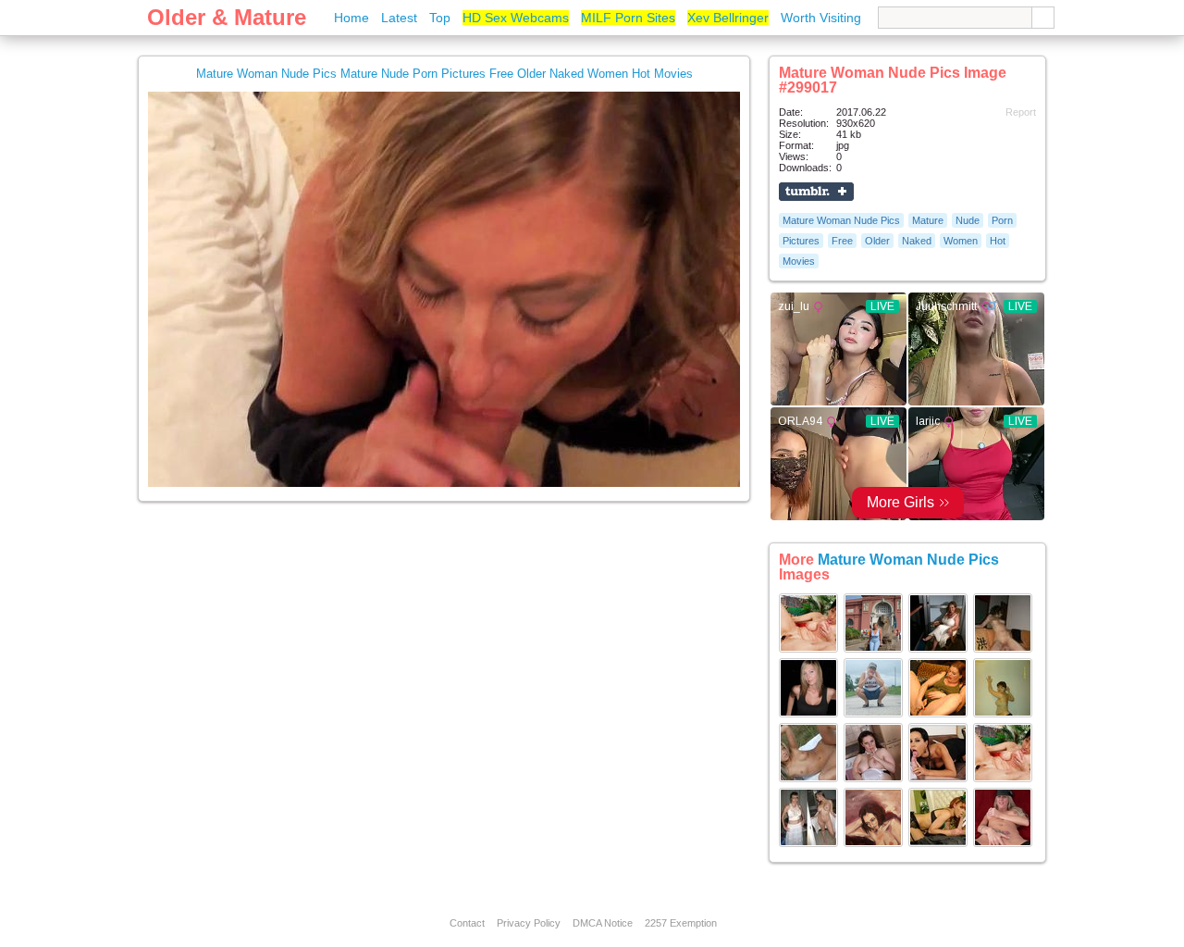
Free (842, 240)
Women (961, 240)
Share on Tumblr (816, 191)
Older (877, 240)
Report (1020, 112)
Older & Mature (226, 17)
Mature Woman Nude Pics (841, 220)
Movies (799, 261)
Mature (928, 220)
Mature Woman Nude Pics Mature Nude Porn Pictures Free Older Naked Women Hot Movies (444, 74)
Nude (968, 220)
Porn (1002, 220)
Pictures (801, 240)
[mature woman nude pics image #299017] (444, 483)
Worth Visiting (821, 17)
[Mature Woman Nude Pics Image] (808, 648)
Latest (399, 17)
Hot (997, 240)
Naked (916, 240)
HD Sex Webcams (515, 17)
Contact (467, 922)
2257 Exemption (681, 922)
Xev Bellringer (728, 17)
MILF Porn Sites (628, 17)
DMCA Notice (603, 922)
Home (351, 17)
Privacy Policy (529, 922)
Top (439, 17)
